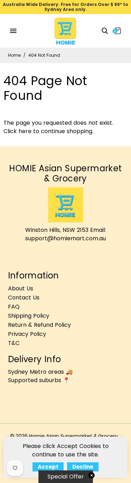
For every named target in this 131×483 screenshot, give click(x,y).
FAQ (14, 307)
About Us (20, 288)
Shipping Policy (28, 316)
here (25, 131)
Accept (48, 466)
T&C (14, 343)
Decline (82, 466)
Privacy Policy (27, 334)
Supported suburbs (34, 380)
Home (14, 55)
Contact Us (23, 298)
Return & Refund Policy (39, 325)
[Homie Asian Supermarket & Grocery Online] (65, 31)
